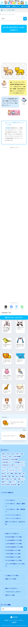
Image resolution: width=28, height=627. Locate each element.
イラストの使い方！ (10, 500)
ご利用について (15, 6)
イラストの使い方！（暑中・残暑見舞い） (15, 511)
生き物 (7, 479)
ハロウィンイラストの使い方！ (13, 518)
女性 (23, 473)
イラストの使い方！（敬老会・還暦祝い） (15, 505)
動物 (10, 312)
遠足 (22, 482)
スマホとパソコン (17, 468)
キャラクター (21, 465)
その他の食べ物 (5, 465)
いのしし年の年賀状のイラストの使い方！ (15, 565)
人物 (7, 473)
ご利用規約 (7, 128)
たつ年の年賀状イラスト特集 (12, 550)
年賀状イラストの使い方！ (12, 533)
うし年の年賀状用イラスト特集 (13, 540)
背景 (15, 479)
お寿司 (3, 453)
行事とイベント (21, 479)
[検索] (25, 18)
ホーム (2, 6)
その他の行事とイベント (7, 462)
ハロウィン (4, 470)
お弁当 (7, 453)
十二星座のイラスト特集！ (12, 575)
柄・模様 (21, 476)
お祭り (17, 453)
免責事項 (14, 622)
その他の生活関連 (14, 459)
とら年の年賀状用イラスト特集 (13, 543)
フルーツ (19, 470)
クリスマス (4, 468)
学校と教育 (4, 476)
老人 (11, 479)
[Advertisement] (14, 48)
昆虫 (17, 476)
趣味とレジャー (12, 482)
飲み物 (7, 484)
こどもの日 (4, 456)
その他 (9, 456)
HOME (15, 617)
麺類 (19, 484)
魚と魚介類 (13, 484)
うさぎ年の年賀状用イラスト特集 (14, 547)
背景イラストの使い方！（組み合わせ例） (15, 523)
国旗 (20, 473)
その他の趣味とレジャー (19, 462)
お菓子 (22, 453)
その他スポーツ (13, 465)
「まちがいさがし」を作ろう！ (13, 592)
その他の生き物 (5, 459)
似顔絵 (11, 473)
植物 (3, 479)
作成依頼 (8, 6)
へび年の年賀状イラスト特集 (12, 554)
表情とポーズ (4, 482)
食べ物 (3, 484)
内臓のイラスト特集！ (11, 579)
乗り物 (3, 473)
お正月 (12, 453)
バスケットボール (12, 470)
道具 (19, 482)
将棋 (9, 476)
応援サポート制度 (10, 595)
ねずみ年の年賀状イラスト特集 (13, 537)
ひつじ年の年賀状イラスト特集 (13, 560)
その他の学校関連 (17, 456)
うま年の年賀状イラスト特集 (12, 557)
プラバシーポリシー (18, 620)
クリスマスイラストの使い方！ (13, 515)
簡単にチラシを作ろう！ (11, 588)
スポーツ (10, 468)
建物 (13, 476)
